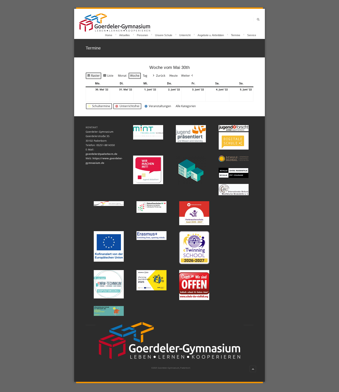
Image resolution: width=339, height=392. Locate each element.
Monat (122, 76)
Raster (93, 76)
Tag (145, 76)
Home (108, 34)
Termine (235, 34)
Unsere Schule (163, 34)
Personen (142, 34)
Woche (134, 76)
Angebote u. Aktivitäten (211, 34)
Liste (108, 76)
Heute (174, 76)
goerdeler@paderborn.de (101, 154)
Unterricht (185, 34)
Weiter (185, 76)
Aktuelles (124, 34)
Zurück (160, 76)
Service (251, 34)
